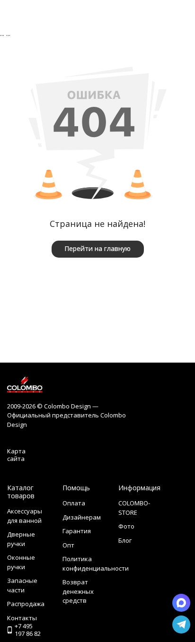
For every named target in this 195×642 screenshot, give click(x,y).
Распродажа (25, 603)
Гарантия (76, 531)
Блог (125, 540)
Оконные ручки (21, 562)
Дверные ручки (21, 539)
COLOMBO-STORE (134, 508)
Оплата (73, 503)
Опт (68, 545)
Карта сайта (16, 455)
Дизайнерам (81, 517)
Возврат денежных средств (78, 591)
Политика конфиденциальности (95, 564)
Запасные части (22, 585)
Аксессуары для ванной (24, 516)
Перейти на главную (97, 248)
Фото (126, 526)
